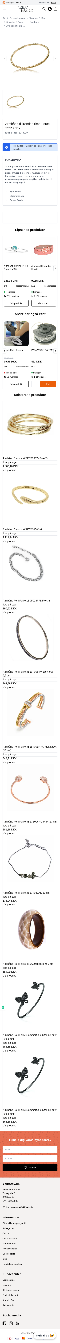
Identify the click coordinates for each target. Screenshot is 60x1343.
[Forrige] (4, 268)
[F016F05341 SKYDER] (43, 333)
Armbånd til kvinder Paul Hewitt (43, 267)
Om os (6, 1233)
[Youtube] (17, 1323)
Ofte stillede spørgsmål (14, 1223)
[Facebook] (4, 1323)
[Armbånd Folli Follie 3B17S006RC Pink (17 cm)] (30, 791)
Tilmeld (32, 1167)
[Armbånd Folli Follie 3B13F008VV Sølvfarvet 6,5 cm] (30, 641)
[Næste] (55, 268)
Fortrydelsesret (10, 1295)
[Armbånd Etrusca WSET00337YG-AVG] (30, 428)
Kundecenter (9, 1243)
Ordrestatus (9, 1280)
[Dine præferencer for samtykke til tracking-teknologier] (3, 1007)
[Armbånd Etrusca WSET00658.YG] (30, 499)
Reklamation (9, 1305)
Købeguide (8, 1228)
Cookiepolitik (9, 1253)
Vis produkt (9, 470)
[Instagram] (11, 1323)
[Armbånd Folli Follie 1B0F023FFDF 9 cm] (30, 570)
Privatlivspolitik (10, 1248)
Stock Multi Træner (13, 350)
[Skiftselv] (25, 9)
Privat (53, 2)
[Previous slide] (4, 58)
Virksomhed (44, 2)
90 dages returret (11, 1290)
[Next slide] (55, 58)
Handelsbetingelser (12, 1264)
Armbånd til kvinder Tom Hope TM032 (16, 267)
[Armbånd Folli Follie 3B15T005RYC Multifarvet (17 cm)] (30, 716)
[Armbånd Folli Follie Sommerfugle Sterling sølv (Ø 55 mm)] (30, 1005)
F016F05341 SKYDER (42, 350)
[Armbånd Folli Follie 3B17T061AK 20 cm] (30, 862)
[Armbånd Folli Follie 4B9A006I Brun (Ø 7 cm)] (30, 934)
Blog (5, 1259)
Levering (7, 1285)
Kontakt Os (8, 1300)
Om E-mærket (10, 1238)
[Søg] (44, 9)
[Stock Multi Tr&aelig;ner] (16, 333)
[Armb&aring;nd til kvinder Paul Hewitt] (43, 249)
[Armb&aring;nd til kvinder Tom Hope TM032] (16, 249)
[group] (21, 2)
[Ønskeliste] (50, 9)
